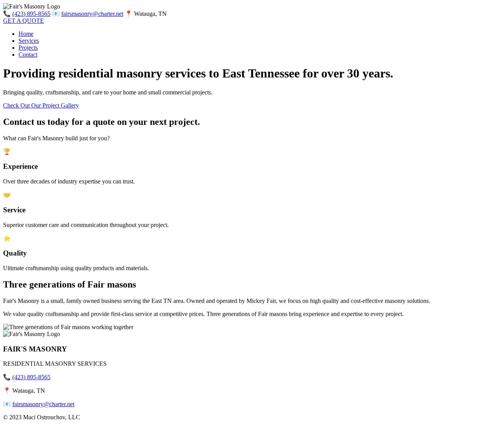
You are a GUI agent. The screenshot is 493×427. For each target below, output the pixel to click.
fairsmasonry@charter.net (92, 13)
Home (26, 33)
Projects (28, 47)
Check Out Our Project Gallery (41, 105)
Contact (27, 54)
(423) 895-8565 (31, 13)
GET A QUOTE (23, 20)
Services (28, 40)
